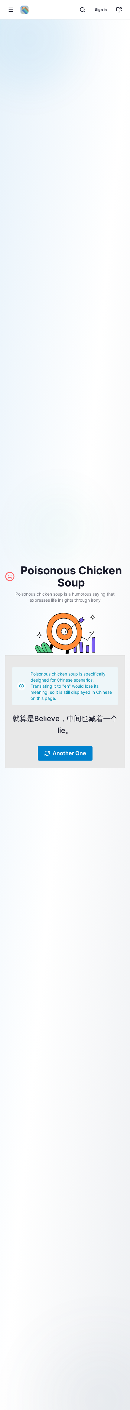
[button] (11, 10)
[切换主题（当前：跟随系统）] (119, 10)
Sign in (101, 9)
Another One (69, 753)
